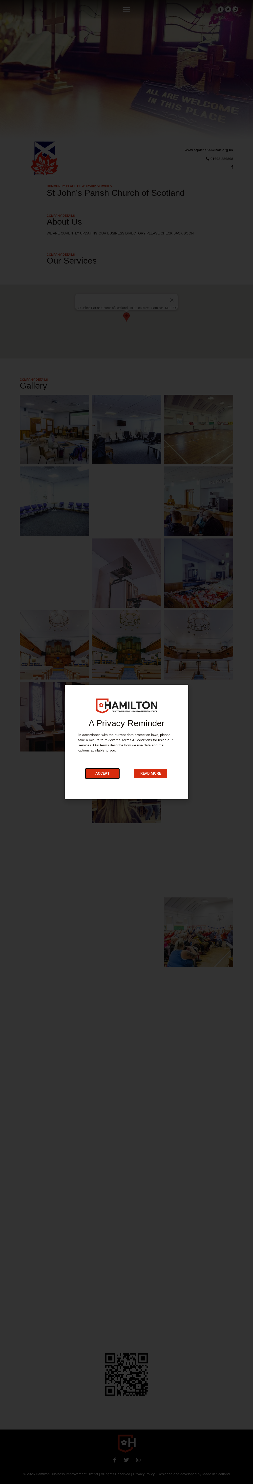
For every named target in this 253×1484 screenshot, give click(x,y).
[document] (126, 742)
